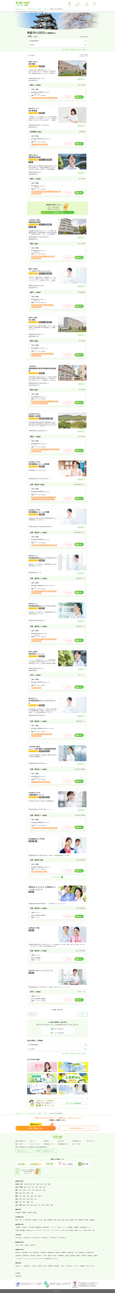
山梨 (40, 1187)
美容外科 (17, 1252)
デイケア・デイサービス (43, 1230)
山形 (45, 1184)
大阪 (20, 1196)
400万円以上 (27, 1237)
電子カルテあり (90, 1266)
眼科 (55, 1255)
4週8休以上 (27, 1266)
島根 (32, 1199)
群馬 (44, 1190)
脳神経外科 (26, 1255)
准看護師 (24, 1212)
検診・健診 (65, 1220)
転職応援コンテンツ (49, 1144)
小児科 (44, 1255)
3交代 (21, 1245)
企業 (93, 1230)
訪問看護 (49, 1220)
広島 (20, 1199)
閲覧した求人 (19, 1144)
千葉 (33, 1190)
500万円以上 (36, 1237)
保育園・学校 (73, 1220)
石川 (33, 1187)
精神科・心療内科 (81, 1255)
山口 (35, 1199)
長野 (44, 1187)
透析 (45, 1220)
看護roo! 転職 (31, 9)
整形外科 (32, 1255)
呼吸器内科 (36, 1252)
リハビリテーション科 (29, 1258)
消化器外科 (18, 1255)
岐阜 (24, 1193)
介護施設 (76, 1227)
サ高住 (63, 1230)
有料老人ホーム (31, 1230)
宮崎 (43, 1205)
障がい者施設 (69, 1230)
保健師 (29, 1212)
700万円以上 (53, 1237)
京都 (24, 1196)
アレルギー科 (40, 1258)
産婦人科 (50, 1255)
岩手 (34, 1184)
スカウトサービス (34, 1144)
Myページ (32, 1141)
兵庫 (28, 1196)
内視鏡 (86, 1220)
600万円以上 (44, 1237)
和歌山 (40, 1196)
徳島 (20, 1202)
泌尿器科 (72, 1255)
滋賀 (32, 1196)
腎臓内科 (63, 1252)
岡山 (24, 1199)
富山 (29, 1187)
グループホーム (55, 1230)
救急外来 (35, 1220)
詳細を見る (79, 97)
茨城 (37, 1190)
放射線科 (90, 1255)
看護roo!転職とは (20, 1141)
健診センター (78, 1230)
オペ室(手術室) (27, 1220)
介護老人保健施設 (20, 1230)
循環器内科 (51, 1252)
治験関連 (91, 1220)
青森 (30, 1184)
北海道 (26, 1184)
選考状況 (46, 1141)
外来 (20, 1220)
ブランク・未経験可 (79, 1266)
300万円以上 (19, 1237)
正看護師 (17, 1212)
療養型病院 (38, 1227)
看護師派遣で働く (63, 1144)
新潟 (25, 1187)
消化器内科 (43, 1252)
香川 (24, 1202)
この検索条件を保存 (57, 212)
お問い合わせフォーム (25, 1151)
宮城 (38, 1184)
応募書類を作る (76, 1141)
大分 (39, 1205)
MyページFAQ (76, 1144)
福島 (49, 1184)
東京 (20, 1190)
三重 (32, 1193)
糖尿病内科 (71, 1252)
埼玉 (29, 1190)
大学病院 (24, 1227)
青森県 (39, 9)
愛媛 (28, 1202)
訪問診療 (80, 1220)
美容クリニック (62, 1227)
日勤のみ (26, 1245)
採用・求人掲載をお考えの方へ (46, 1151)
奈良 (35, 1196)
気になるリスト (91, 1141)
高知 (32, 1202)
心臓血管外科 (90, 1252)
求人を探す (61, 1141)
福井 (36, 1187)
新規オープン (19, 1266)
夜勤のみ (33, 1245)
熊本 (35, 1205)
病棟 (16, 1220)
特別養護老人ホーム (85, 1227)
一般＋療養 (31, 1227)
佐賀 (28, 1205)
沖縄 (52, 1205)
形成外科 (39, 1255)
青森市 (45, 9)
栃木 (40, 1190)
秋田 (41, 1184)
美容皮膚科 (25, 1252)
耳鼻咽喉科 (61, 1255)
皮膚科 (67, 1255)
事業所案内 (18, 1276)
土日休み (34, 1266)
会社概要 (17, 1273)
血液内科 (57, 1252)
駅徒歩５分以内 (42, 1266)
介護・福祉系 (57, 1220)
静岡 (28, 1193)
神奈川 (25, 1190)
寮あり (63, 1266)
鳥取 (28, 1199)
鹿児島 (47, 1205)
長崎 (31, 1205)
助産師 (34, 1212)
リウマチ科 (18, 1258)
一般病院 (17, 1227)
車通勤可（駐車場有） (54, 1266)
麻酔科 (95, 1255)
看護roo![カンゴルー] (20, 9)
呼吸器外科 (82, 1252)
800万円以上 (62, 1237)
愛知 (20, 1193)
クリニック (53, 1227)
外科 (76, 1252)
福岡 (24, 1205)
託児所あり (70, 1266)
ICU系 (40, 1220)
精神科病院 (46, 1227)
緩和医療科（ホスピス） (51, 1258)
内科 (30, 1252)
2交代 (17, 1245)
